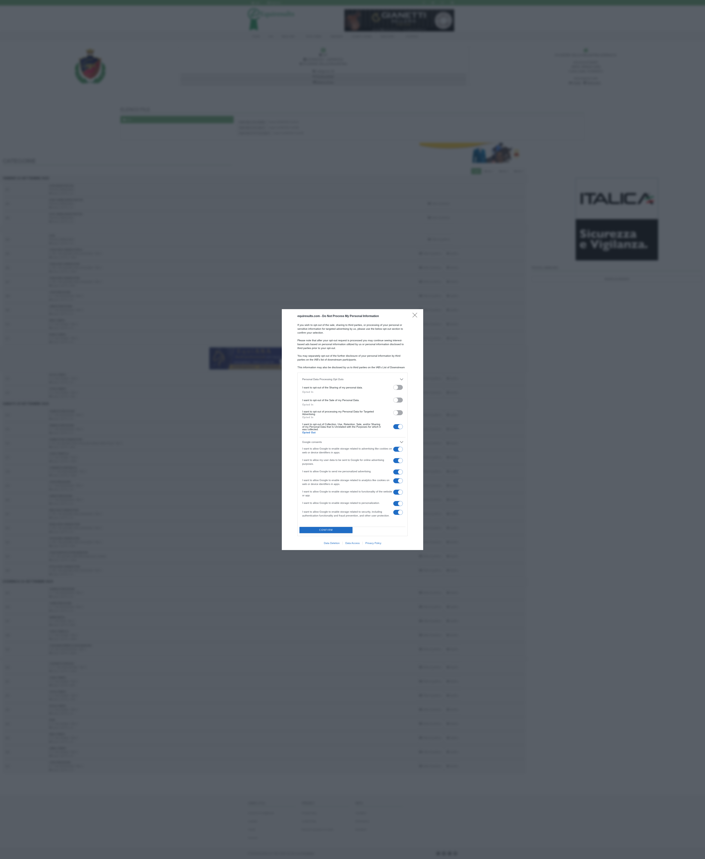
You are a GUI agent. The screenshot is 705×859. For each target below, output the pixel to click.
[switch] (398, 387)
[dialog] (352, 429)
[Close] (416, 316)
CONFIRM (326, 530)
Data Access (352, 543)
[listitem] (352, 379)
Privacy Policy (373, 543)
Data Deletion (332, 543)
